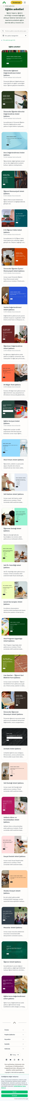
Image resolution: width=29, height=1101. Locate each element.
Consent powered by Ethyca (20, 1098)
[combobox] (14, 35)
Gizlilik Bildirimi (18, 1086)
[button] (14, 1030)
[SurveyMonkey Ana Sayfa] (4, 2)
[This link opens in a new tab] (6, 1059)
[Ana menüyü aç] (24, 2)
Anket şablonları (10, 6)
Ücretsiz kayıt (16, 2)
